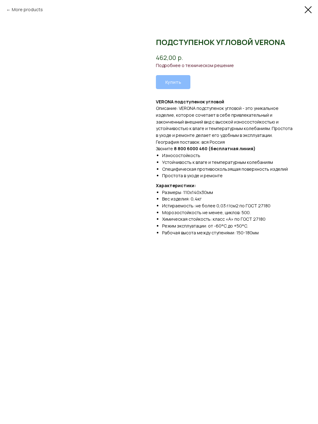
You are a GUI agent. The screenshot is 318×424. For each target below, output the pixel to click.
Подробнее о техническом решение (195, 65)
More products (27, 9)
